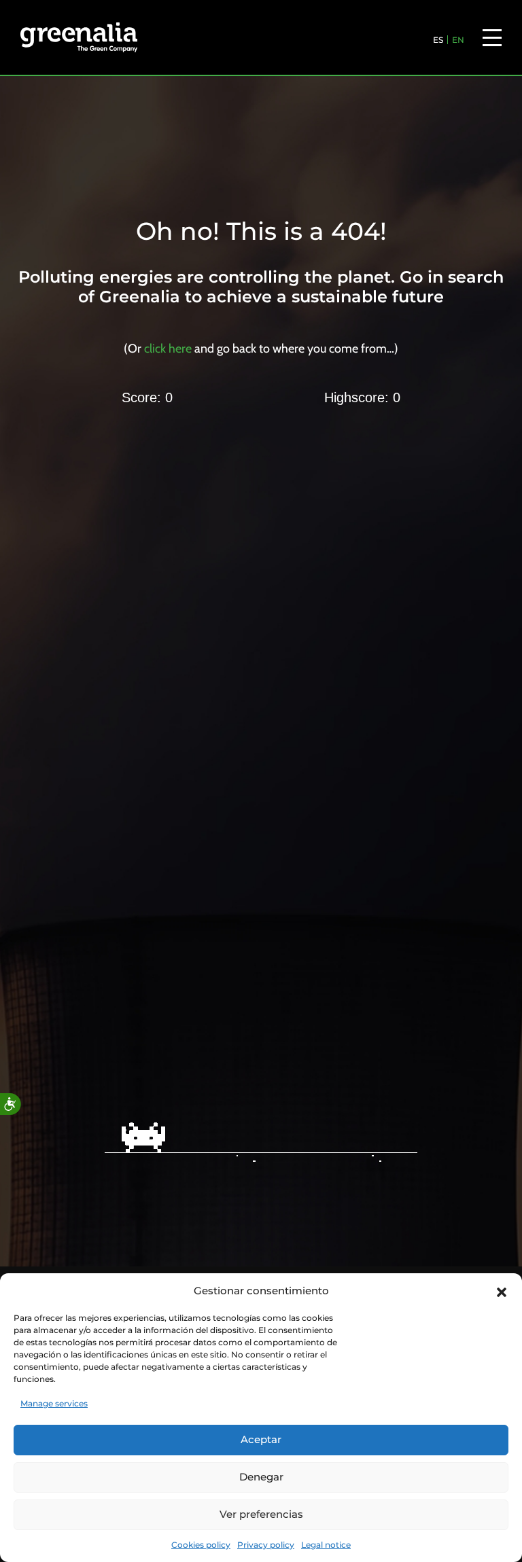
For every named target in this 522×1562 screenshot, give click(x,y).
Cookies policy (200, 1545)
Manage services (54, 1403)
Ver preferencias (261, 1514)
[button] (501, 1291)
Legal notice (326, 1545)
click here (168, 348)
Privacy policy (265, 1545)
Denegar (261, 1476)
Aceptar (261, 1439)
